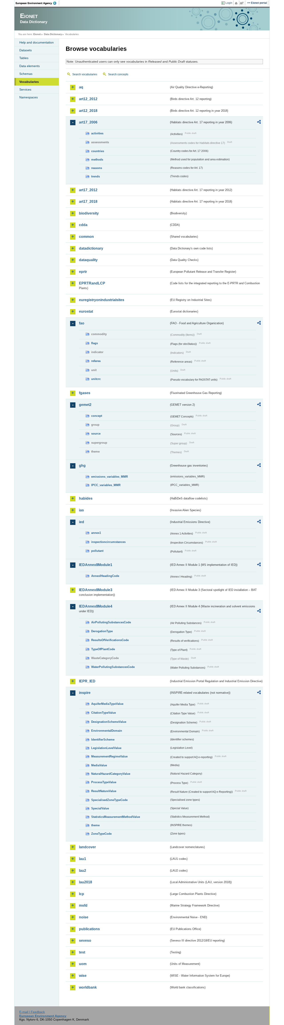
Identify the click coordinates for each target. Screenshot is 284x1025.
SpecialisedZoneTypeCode (109, 800)
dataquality (88, 260)
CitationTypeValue (103, 712)
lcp (81, 894)
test (82, 952)
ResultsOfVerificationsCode (110, 640)
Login (228, 3)
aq (81, 87)
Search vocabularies (84, 74)
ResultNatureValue (103, 791)
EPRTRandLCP (92, 283)
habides (86, 498)
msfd (83, 905)
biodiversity (89, 213)
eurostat (86, 311)
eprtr (83, 272)
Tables (23, 58)
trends (95, 176)
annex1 (96, 532)
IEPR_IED (87, 681)
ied (81, 522)
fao (81, 323)
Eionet (37, 34)
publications (89, 929)
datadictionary (91, 248)
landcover (87, 847)
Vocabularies (29, 81)
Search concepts (118, 74)
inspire (85, 693)
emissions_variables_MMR (109, 476)
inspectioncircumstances (108, 542)
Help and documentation (36, 42)
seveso (85, 940)
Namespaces (28, 97)
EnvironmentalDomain (106, 730)
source (96, 433)
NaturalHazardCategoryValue (110, 773)
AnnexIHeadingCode (105, 576)
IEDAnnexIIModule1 (95, 565)
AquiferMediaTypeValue (107, 703)
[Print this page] (236, 3)
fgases (84, 393)
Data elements (29, 66)
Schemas (25, 73)
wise (83, 975)
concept (96, 415)
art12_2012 (88, 99)
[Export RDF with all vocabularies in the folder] (259, 122)
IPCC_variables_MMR (105, 485)
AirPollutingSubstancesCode (111, 622)
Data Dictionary (53, 34)
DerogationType (102, 631)
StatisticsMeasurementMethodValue (115, 816)
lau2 (82, 870)
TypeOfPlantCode (103, 649)
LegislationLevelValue (106, 748)
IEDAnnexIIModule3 (95, 590)
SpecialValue (100, 808)
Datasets (25, 50)
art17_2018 (88, 201)
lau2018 (85, 882)
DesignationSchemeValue (108, 721)
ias (81, 510)
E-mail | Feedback (32, 1012)
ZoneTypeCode (101, 833)
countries (97, 151)
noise (83, 917)
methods (97, 159)
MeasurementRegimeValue (109, 756)
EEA (37, 3)
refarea (96, 361)
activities (97, 133)
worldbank (88, 987)
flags (94, 343)
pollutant (97, 550)
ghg (82, 465)
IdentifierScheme (102, 739)
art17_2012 (88, 190)
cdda (83, 225)
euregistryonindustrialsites (101, 300)
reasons (96, 168)
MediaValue (99, 765)
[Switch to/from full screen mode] (242, 3)
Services (25, 89)
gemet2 (85, 405)
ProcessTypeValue (103, 782)
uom (83, 964)
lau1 (82, 859)
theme (95, 825)
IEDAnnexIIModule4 (95, 606)
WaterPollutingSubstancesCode (113, 667)
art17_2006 (88, 122)
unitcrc (96, 379)
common (86, 236)
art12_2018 (88, 111)
